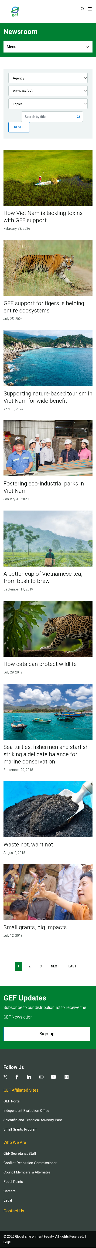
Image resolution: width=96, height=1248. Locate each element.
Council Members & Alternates (27, 1172)
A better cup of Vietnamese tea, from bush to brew (42, 577)
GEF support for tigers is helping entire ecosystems (43, 307)
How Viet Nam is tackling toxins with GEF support (42, 217)
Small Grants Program (20, 1129)
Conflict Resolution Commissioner (30, 1162)
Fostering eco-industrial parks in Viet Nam (43, 487)
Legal (7, 1200)
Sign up (47, 1033)
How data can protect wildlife (40, 664)
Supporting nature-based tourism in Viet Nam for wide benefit (47, 397)
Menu (11, 47)
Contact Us (13, 1211)
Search (82, 9)
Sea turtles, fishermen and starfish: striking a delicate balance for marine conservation (46, 754)
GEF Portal (11, 1101)
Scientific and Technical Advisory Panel (33, 1120)
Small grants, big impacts (35, 927)
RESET (19, 127)
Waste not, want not (28, 845)
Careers (9, 1191)
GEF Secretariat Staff (19, 1153)
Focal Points (13, 1181)
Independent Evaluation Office (26, 1110)
